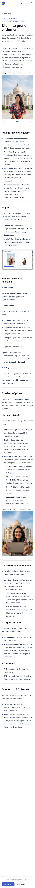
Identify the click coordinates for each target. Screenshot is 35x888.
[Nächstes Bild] (30, 121)
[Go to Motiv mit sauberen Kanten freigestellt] (18, 121)
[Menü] (31, 3)
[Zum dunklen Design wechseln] (26, 3)
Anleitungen (7, 13)
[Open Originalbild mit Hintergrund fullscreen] (17, 533)
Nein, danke (21, 884)
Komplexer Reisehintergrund (10, 73)
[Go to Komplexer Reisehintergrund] (17, 121)
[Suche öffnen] (21, 3)
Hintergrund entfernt (25, 509)
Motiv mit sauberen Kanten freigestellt (25, 73)
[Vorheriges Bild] (4, 121)
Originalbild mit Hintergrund (10, 509)
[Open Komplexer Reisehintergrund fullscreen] (17, 97)
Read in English (8, 884)
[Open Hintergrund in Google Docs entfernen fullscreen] (17, 260)
